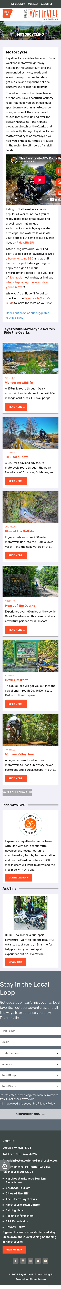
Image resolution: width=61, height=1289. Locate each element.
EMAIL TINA (15, 962)
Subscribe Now (28, 1114)
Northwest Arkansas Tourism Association (26, 1180)
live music (15, 277)
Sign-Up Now (14, 1249)
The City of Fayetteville (22, 1199)
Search (45, 4)
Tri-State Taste (30, 433)
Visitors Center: (13, 1167)
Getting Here (15, 1210)
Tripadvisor (30, 1261)
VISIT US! (9, 1141)
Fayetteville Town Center (23, 1204)
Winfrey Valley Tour (30, 730)
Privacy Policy (46, 1103)
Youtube (38, 1261)
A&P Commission (17, 1221)
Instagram (23, 1261)
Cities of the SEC (17, 1193)
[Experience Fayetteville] (41, 14)
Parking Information (20, 1215)
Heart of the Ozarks (30, 581)
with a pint (19, 263)
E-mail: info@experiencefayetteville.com (30, 1160)
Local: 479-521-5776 (17, 1147)
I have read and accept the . (29, 1103)
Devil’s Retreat (30, 656)
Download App (18, 877)
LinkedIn (45, 1261)
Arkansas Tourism (18, 1188)
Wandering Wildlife (30, 358)
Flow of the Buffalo (30, 507)
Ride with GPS (26, 242)
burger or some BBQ (21, 258)
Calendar (32, 4)
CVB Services (18, 4)
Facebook (15, 1261)
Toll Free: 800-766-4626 (20, 1154)
